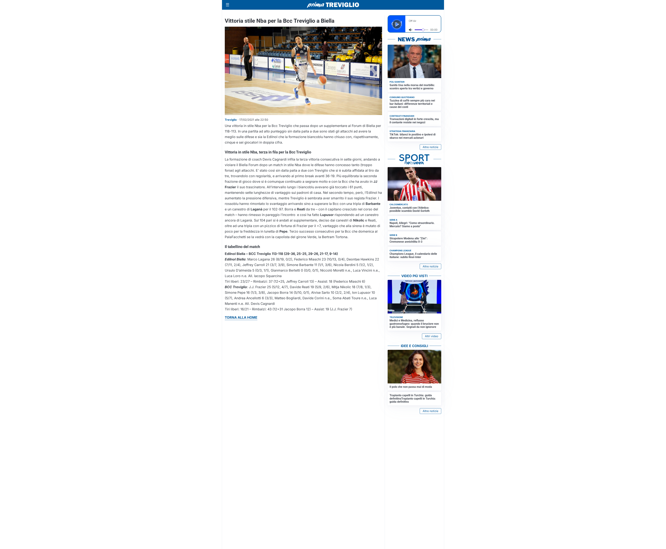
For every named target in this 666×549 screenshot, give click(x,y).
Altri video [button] (431, 336)
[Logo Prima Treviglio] (333, 5)
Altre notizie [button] (430, 147)
